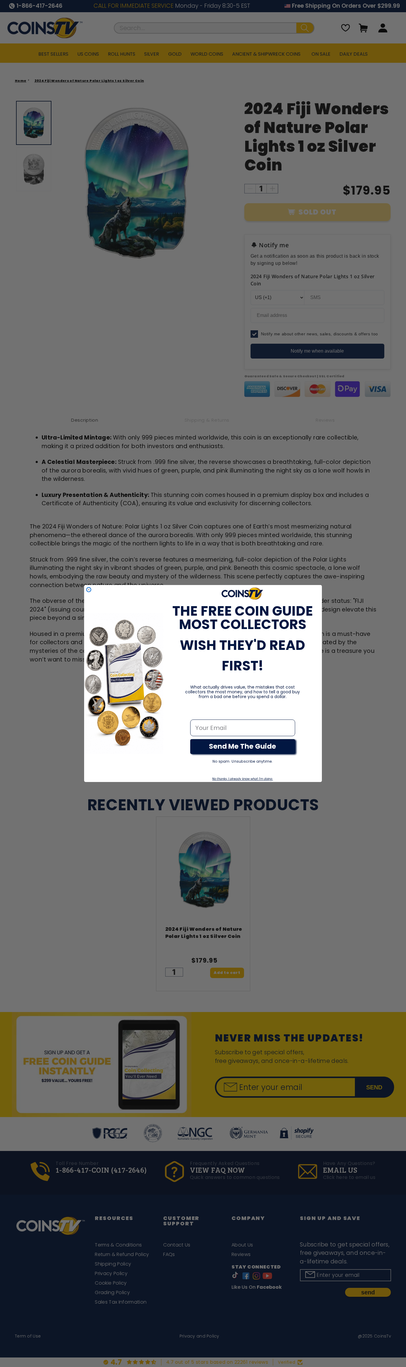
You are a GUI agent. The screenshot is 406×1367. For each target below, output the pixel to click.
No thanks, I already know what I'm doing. (242, 779)
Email (198, 713)
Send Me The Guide (242, 746)
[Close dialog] (88, 589)
